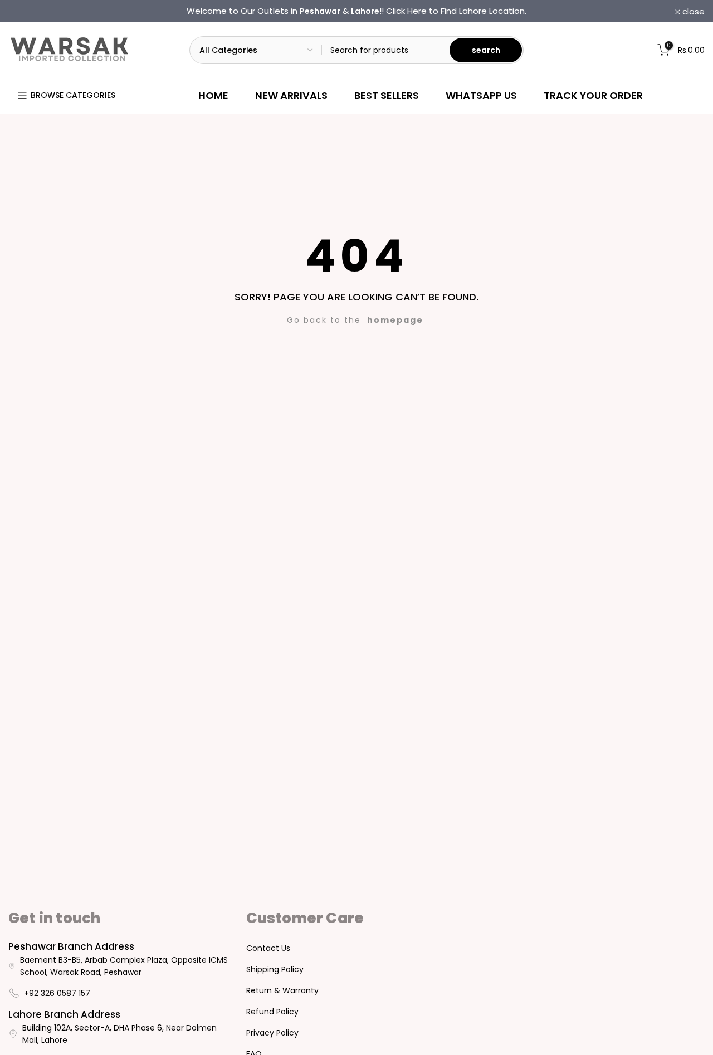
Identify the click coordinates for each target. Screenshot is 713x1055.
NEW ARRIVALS (291, 95)
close (25, 11)
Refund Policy (272, 1011)
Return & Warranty (282, 990)
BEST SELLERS (386, 95)
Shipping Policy (275, 969)
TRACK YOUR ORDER (593, 95)
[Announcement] (356, 11)
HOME (213, 95)
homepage (395, 320)
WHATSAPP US (481, 95)
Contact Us (268, 948)
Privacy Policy (272, 1032)
